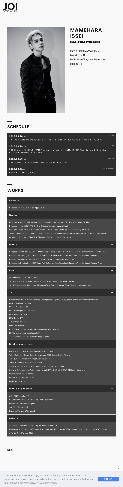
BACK (10, 450)
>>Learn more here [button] (47, 482)
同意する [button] (108, 479)
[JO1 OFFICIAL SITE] (10, 11)
